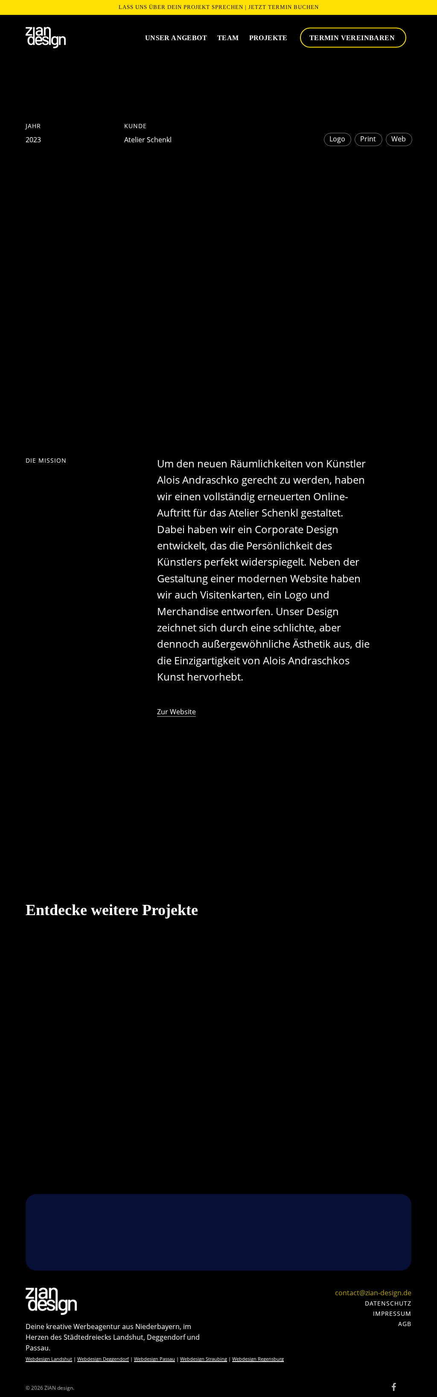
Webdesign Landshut (49, 1359)
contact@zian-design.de (373, 1292)
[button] (388, 1303)
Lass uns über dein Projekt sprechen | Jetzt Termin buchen (219, 7)
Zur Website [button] (176, 711)
